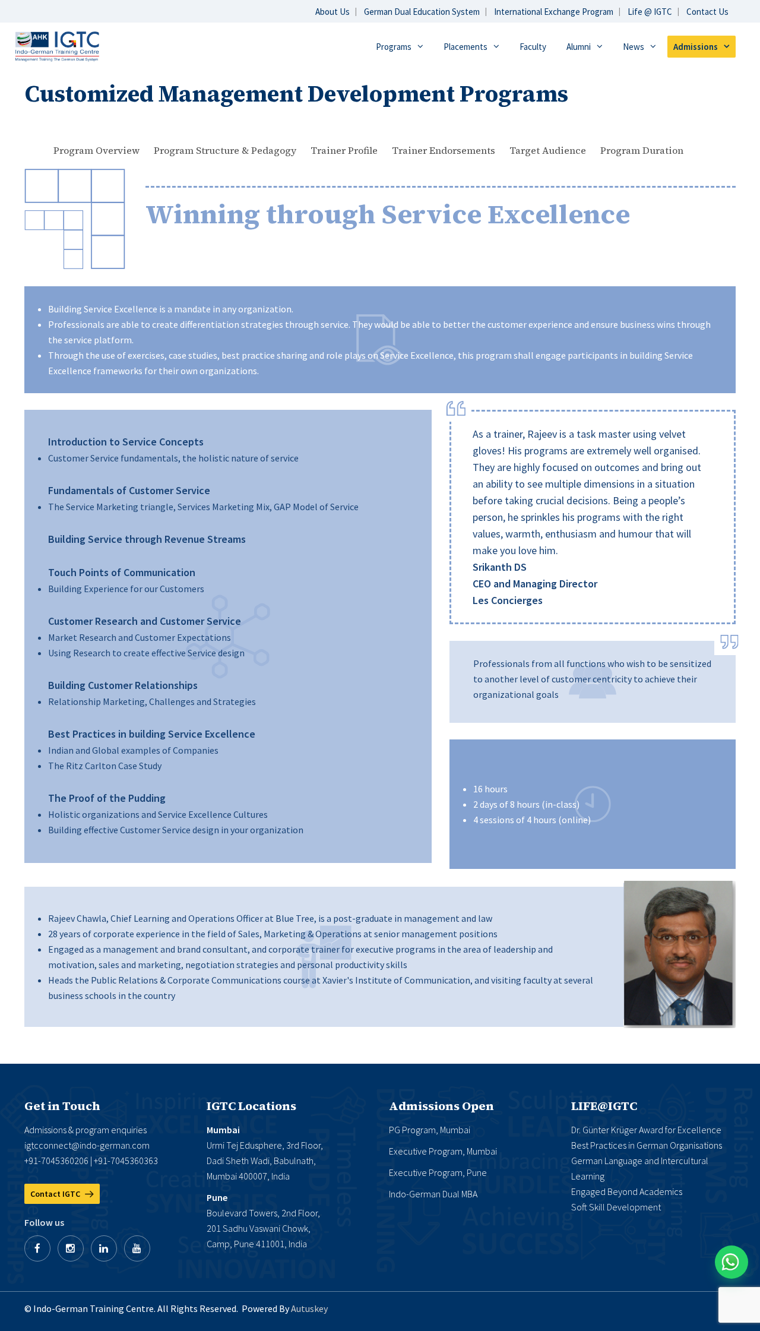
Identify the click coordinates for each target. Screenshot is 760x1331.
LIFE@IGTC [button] (604, 1105)
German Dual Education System (422, 11)
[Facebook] (37, 1248)
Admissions (695, 46)
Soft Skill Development (616, 1207)
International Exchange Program (553, 11)
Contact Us (707, 11)
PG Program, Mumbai (429, 1130)
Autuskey (309, 1308)
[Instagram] (71, 1248)
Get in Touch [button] (62, 1105)
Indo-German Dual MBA (433, 1194)
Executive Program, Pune (438, 1172)
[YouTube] (137, 1248)
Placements (465, 46)
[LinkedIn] (104, 1248)
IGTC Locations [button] (251, 1105)
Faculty (533, 46)
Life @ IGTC (650, 11)
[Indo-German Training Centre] (57, 45)
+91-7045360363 (126, 1160)
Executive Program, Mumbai (443, 1151)
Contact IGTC (56, 1193)
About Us (332, 11)
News (633, 46)
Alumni (578, 46)
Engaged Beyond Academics (626, 1191)
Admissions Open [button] (441, 1105)
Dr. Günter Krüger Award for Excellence (646, 1130)
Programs (393, 46)
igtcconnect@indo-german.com (87, 1145)
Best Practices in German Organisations (646, 1145)
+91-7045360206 (56, 1160)
